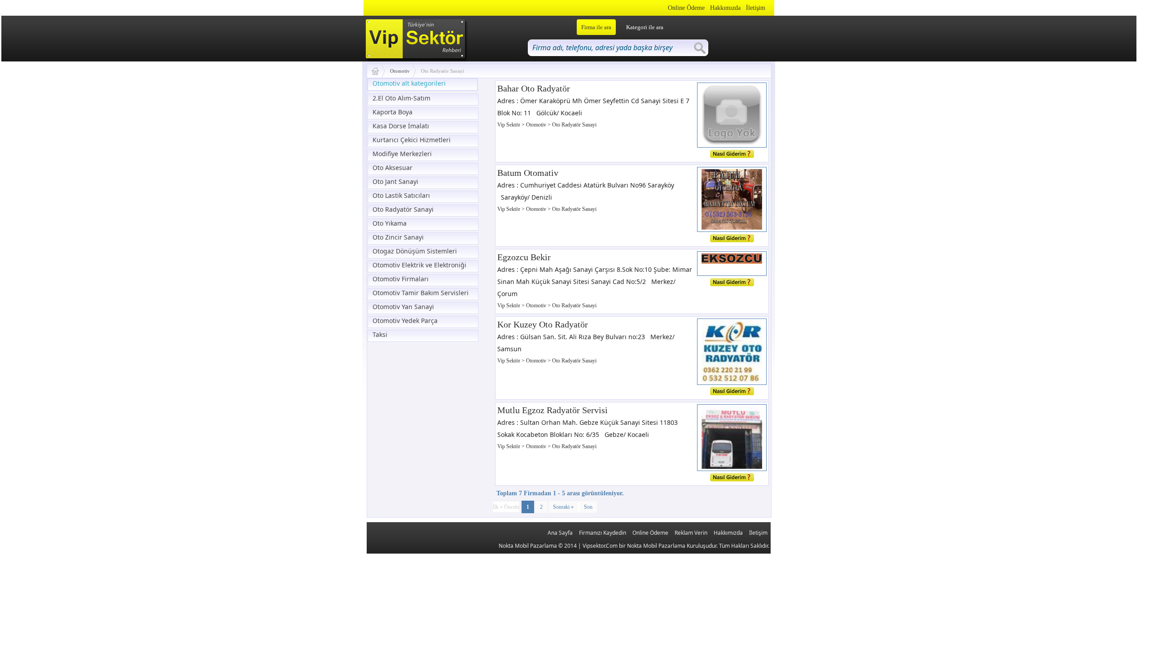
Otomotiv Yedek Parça (405, 320)
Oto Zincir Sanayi (398, 237)
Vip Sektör (509, 125)
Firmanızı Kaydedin (602, 533)
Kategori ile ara (644, 27)
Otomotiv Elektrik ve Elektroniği (419, 265)
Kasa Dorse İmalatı (401, 126)
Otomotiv (400, 71)
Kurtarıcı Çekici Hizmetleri (412, 139)
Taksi (380, 334)
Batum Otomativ (527, 173)
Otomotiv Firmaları (401, 279)
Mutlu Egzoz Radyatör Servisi (552, 410)
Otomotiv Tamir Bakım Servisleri (421, 292)
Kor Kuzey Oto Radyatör (542, 324)
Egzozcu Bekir (524, 257)
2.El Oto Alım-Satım (401, 98)
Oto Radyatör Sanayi (403, 209)
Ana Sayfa (560, 533)
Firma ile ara (596, 27)
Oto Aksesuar (392, 167)
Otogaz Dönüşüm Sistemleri (415, 251)
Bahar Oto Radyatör (533, 88)
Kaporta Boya (392, 112)
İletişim (755, 7)
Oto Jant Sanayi (395, 181)
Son (588, 507)
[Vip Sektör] (379, 71)
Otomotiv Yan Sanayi (403, 306)
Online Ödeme (686, 7)
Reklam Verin (691, 533)
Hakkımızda (725, 7)
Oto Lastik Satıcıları (401, 195)
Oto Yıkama (390, 223)
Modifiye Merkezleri (402, 153)
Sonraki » (563, 507)
